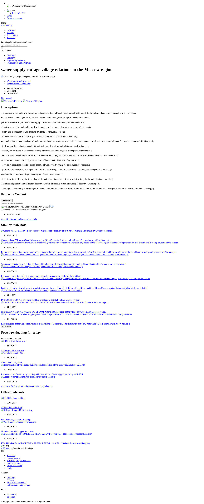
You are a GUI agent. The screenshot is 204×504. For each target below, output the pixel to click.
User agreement (13, 458)
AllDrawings (6, 25)
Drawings (11, 30)
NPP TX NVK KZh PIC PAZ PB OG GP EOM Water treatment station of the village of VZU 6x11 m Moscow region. (53, 312)
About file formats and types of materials (19, 219)
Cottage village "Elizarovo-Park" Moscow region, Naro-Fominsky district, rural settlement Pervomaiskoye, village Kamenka (55, 240)
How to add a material (16, 482)
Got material (6, 98)
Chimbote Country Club (11, 362)
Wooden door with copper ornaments (17, 431)
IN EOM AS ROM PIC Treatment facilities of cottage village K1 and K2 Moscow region (40, 300)
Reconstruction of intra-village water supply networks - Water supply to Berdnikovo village (41, 276)
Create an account (14, 18)
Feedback (11, 37)
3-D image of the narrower (12, 350)
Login (9, 15)
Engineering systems (16, 60)
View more (6, 326)
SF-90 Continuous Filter (11, 407)
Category (11, 58)
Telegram (11, 497)
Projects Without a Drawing (19, 83)
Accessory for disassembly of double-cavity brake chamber (27, 386)
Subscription (12, 35)
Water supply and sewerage (19, 63)
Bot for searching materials (18, 485)
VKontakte (11, 494)
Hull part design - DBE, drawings (16, 419)
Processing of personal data (19, 460)
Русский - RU (18, 13)
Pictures (10, 32)
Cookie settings (13, 463)
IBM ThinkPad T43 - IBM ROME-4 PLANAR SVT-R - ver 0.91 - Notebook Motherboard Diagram (45, 443)
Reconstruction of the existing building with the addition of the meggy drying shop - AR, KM (42, 374)
